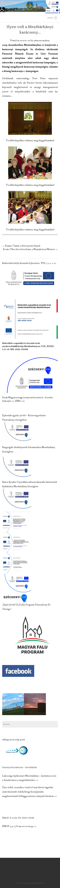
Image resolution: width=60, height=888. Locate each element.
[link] (2, 9)
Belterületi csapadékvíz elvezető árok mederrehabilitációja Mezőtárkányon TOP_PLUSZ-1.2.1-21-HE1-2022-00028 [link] (28, 346)
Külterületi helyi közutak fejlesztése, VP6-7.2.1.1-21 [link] (29, 263)
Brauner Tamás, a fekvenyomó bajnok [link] (21, 245)
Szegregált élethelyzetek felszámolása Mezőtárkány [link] (28, 447)
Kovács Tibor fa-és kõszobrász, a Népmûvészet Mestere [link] (30, 249)
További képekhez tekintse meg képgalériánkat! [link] (30, 140)
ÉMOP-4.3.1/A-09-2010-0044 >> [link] (19, 826)
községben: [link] (8, 451)
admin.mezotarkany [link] (41, 40)
